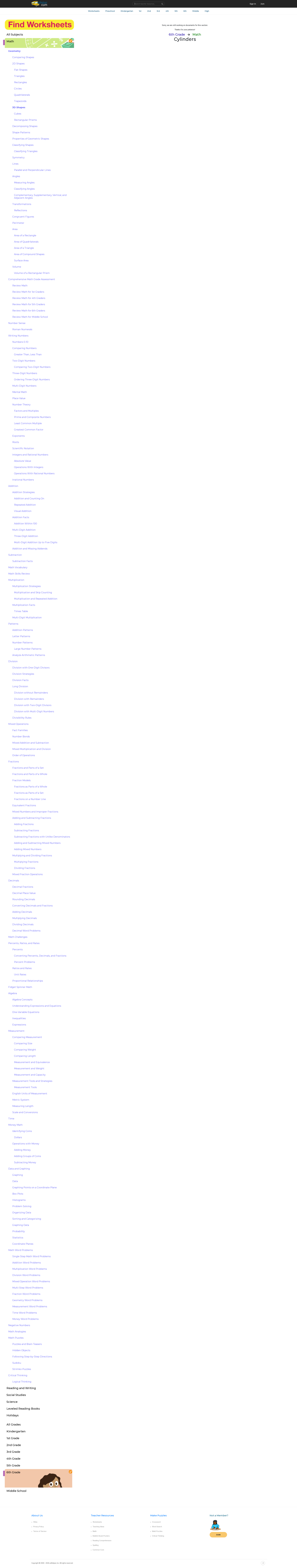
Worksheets (94, 11)
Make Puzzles (158, 1515)
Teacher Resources (102, 1515)
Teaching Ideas (98, 1527)
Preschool (110, 11)
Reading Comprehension (102, 1541)
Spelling (95, 1545)
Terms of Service (39, 1531)
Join (218, 1535)
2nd (149, 11)
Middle (195, 11)
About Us (37, 1515)
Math (95, 1531)
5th (176, 11)
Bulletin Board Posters (101, 1536)
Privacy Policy (38, 1527)
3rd (158, 11)
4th (167, 11)
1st (140, 11)
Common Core (98, 1550)
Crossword (156, 1522)
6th (185, 11)
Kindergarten (127, 11)
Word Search (157, 1527)
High (207, 11)
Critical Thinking (158, 1536)
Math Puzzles (157, 1531)
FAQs (35, 1522)
